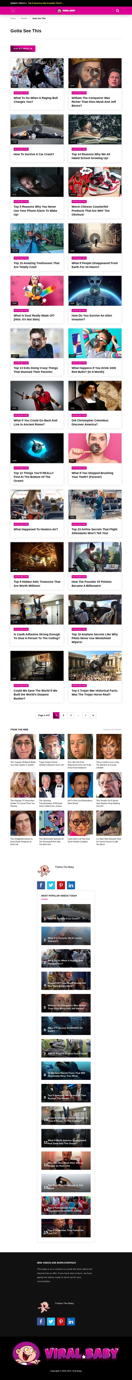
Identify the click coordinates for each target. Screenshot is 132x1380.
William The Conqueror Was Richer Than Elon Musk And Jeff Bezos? (94, 101)
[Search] (117, 11)
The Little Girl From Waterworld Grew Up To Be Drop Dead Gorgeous (79, 765)
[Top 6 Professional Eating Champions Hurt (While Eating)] (66, 1205)
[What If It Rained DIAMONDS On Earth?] (66, 1026)
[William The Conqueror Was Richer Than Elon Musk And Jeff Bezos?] (66, 1003)
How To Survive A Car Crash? (34, 154)
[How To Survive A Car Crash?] (66, 913)
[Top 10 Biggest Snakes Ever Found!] (66, 1048)
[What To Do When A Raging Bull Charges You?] (66, 958)
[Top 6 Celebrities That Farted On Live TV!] (66, 1228)
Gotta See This (21, 93)
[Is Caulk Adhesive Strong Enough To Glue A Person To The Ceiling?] (66, 1115)
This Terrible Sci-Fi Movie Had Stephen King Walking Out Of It (108, 803)
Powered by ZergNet (113, 729)
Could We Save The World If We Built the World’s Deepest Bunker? (35, 694)
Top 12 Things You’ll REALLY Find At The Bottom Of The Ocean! (34, 477)
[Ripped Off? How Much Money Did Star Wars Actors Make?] (66, 981)
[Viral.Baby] (66, 10)
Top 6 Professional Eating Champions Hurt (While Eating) (46, 3)
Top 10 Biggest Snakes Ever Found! (67, 1053)
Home (13, 18)
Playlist (24, 18)
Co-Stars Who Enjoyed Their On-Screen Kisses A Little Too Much (108, 842)
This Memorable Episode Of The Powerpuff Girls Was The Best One (51, 842)
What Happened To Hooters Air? (36, 529)
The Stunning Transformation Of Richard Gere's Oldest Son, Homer (50, 803)
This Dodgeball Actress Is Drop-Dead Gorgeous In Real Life (21, 842)
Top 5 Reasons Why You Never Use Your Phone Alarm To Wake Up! (35, 210)
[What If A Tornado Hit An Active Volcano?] (66, 936)
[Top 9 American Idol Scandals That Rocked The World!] (66, 1093)
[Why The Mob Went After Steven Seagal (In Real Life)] (66, 1160)
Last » (93, 715)
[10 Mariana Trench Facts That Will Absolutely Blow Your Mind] (66, 1071)
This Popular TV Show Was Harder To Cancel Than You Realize (22, 803)
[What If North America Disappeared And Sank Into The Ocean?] (66, 1138)
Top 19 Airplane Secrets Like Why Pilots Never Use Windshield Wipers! (95, 638)
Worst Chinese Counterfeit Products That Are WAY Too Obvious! (91, 210)
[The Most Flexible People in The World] (66, 1183)
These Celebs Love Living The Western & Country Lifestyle (107, 765)
